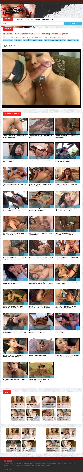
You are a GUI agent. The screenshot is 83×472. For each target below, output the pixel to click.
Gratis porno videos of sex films (31, 465)
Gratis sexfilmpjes (47, 465)
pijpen (40, 40)
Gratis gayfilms (62, 463)
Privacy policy (8, 469)
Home (20, 19)
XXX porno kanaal (28, 463)
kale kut (25, 40)
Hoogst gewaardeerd (48, 19)
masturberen (17, 40)
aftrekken (62, 40)
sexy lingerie (33, 40)
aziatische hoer (7, 40)
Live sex (26, 19)
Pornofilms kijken (40, 463)
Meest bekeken (35, 19)
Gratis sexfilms (8, 463)
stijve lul (46, 40)
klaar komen (54, 40)
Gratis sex (18, 463)
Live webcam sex (51, 463)
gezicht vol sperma (72, 40)
